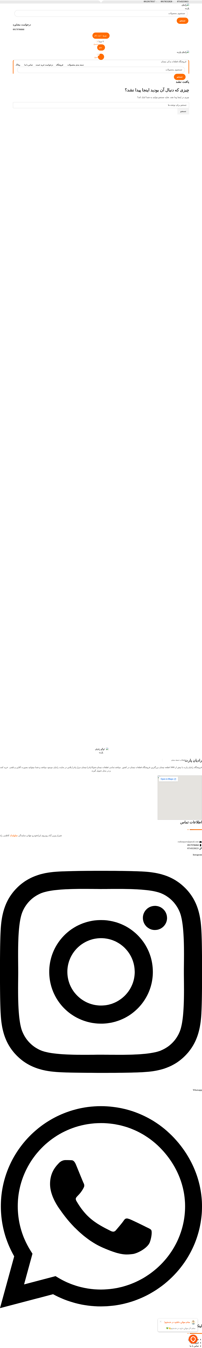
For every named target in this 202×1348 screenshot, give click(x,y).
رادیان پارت (193, 760)
